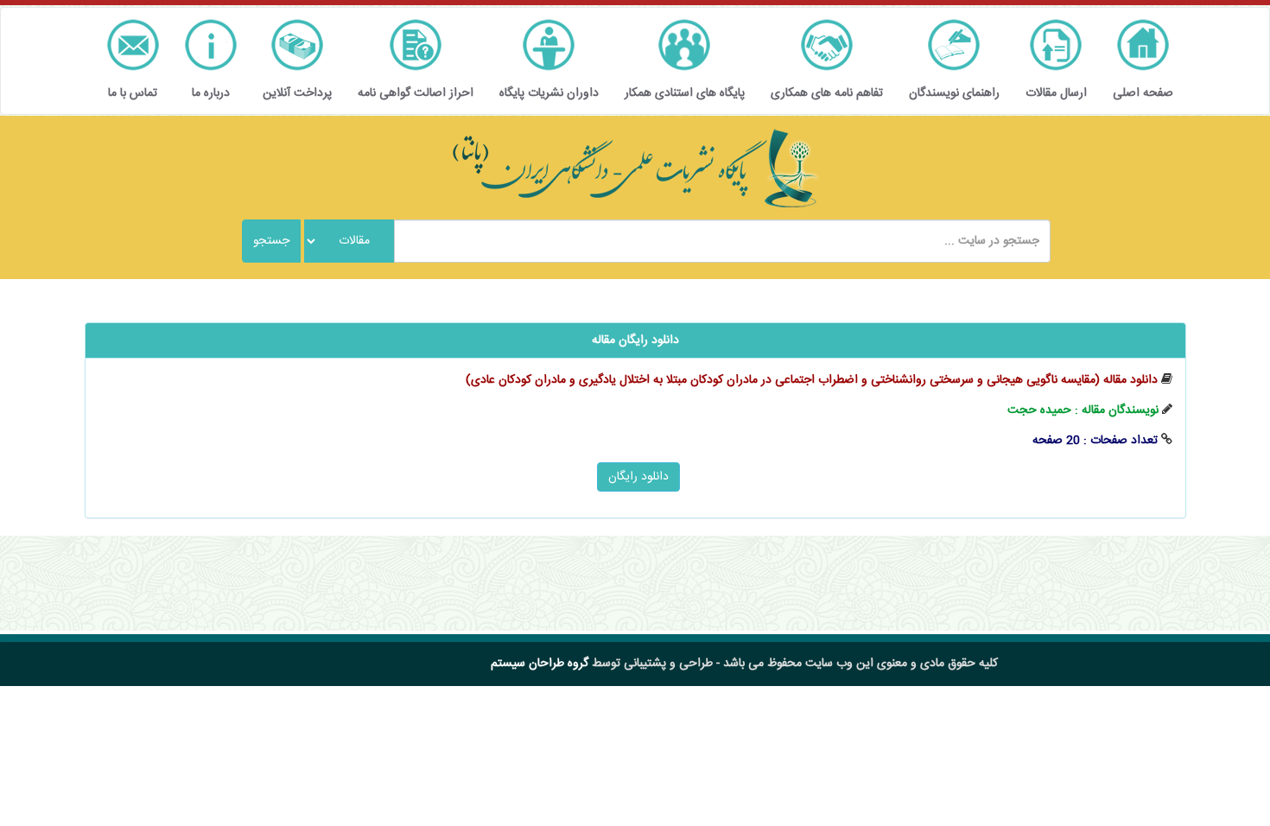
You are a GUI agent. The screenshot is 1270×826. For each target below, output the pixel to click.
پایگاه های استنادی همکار (685, 93)
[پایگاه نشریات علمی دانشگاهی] (635, 168)
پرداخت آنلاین (297, 93)
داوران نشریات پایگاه (549, 93)
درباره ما (211, 93)
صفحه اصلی (1143, 93)
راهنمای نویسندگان (954, 93)
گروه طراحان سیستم (539, 663)
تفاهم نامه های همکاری (827, 93)
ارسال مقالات (1056, 93)
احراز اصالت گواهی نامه (415, 93)
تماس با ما (132, 93)
